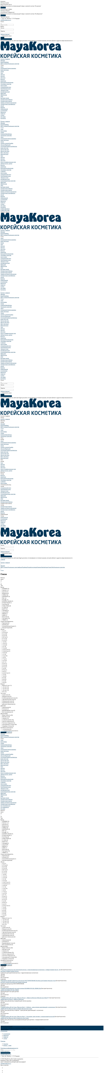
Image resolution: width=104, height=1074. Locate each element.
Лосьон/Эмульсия (5, 145)
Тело (2, 73)
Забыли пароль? (5, 34)
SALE (2, 96)
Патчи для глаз (5, 149)
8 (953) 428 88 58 (5, 209)
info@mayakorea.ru (6, 20)
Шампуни (3, 81)
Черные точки (4, 90)
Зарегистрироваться (6, 39)
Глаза (49, 567)
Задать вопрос (5, 1029)
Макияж (3, 60)
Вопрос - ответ (7, 1045)
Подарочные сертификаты (8, 104)
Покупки (5, 1044)
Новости (3, 113)
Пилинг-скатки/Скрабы (7, 143)
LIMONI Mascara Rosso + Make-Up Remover (12, 999)
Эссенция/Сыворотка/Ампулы (9, 146)
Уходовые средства (6, 84)
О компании (4, 110)
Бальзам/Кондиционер (7, 82)
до (1, 584)
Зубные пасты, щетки (6, 163)
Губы (2, 129)
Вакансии (3, 112)
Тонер (2, 71)
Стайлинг (3, 171)
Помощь (3, 1041)
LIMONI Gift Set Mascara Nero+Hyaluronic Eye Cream (15, 1018)
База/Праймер (5, 62)
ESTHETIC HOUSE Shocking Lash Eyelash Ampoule (14, 982)
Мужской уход (4, 154)
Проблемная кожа (6, 88)
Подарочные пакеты (6, 101)
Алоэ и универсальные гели (8, 162)
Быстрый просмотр (66, 969)
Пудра (2, 132)
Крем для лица (5, 70)
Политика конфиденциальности (9, 1048)
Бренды (3, 196)
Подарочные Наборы (6, 99)
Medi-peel (3, 93)
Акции (2, 195)
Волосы (3, 79)
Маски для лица (5, 151)
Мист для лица (4, 152)
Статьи (2, 115)
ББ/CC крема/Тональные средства (10, 63)
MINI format (4, 95)
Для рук (3, 74)
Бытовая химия (5, 98)
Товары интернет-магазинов (8, 103)
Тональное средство (6, 135)
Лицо (2, 67)
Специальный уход (6, 87)
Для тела (3, 78)
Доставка (3, 206)
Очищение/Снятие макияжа (8, 68)
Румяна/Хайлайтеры (6, 134)
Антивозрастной (5, 92)
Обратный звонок (5, 1053)
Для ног (3, 76)
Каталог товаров (5, 121)
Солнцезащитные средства (8, 181)
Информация (4, 198)
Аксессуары (4, 85)
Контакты (3, 207)
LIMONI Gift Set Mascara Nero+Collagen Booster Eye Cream (16, 1009)
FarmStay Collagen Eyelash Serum (10, 971)
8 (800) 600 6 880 (5, 210)
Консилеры (4, 131)
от (1, 581)
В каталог (3, 7)
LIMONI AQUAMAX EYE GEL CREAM (10, 990)
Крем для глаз (4, 148)
